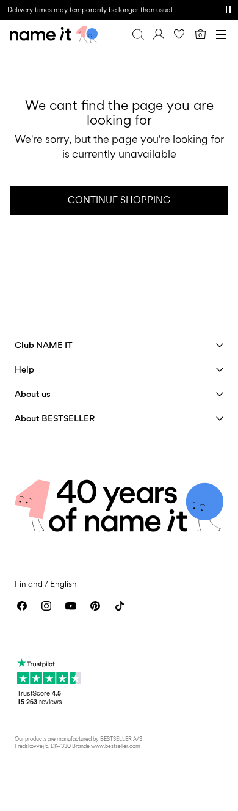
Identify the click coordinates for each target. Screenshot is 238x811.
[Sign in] (158, 34)
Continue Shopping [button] (119, 200)
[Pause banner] (228, 10)
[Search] (138, 34)
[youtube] (70, 605)
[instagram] (46, 605)
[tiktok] (119, 605)
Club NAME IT (44, 345)
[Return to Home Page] (54, 34)
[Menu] (221, 34)
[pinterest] (95, 605)
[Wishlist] (179, 34)
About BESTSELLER (55, 418)
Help (24, 369)
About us (33, 393)
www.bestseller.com (115, 746)
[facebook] (22, 605)
